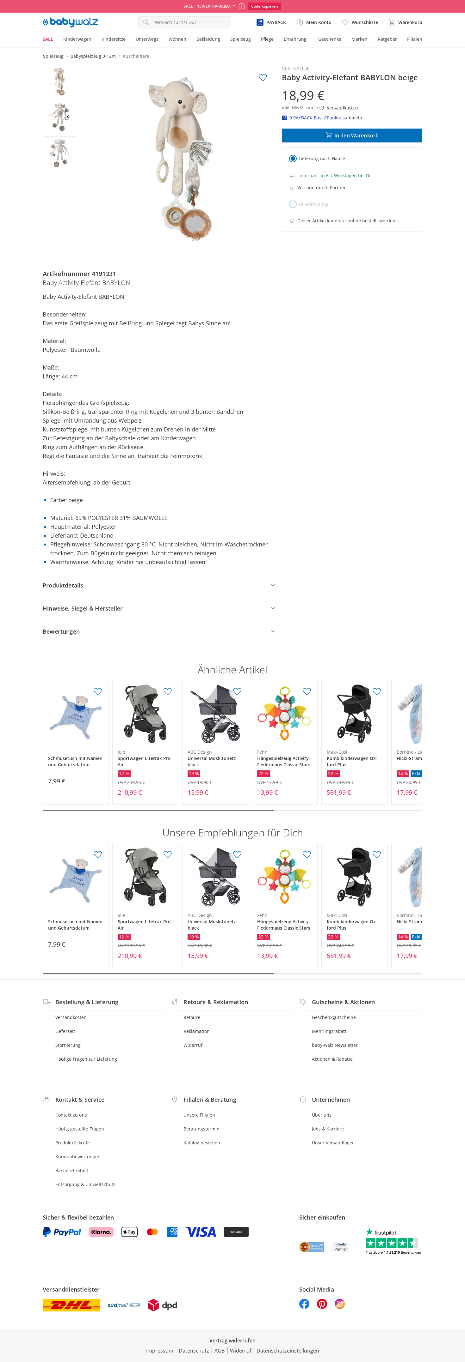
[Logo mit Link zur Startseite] (70, 22)
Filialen (414, 39)
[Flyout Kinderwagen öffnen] (93, 39)
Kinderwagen (77, 39)
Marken (359, 39)
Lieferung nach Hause (322, 158)
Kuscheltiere (136, 56)
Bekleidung (208, 39)
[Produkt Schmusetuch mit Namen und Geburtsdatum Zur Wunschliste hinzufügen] (98, 692)
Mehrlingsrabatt (329, 1031)
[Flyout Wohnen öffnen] (188, 39)
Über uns (322, 1115)
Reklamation (196, 1031)
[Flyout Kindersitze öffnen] (128, 39)
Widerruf (192, 1045)
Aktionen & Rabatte (332, 1059)
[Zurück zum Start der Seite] (457, 1316)
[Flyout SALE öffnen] (55, 39)
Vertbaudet (297, 68)
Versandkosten (71, 1017)
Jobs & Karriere (328, 1129)
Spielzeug (240, 39)
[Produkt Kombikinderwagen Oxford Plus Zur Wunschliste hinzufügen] (377, 692)
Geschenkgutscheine (334, 1017)
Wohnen (177, 39)
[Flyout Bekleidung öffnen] (222, 39)
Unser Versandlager (333, 1143)
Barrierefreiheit (71, 1170)
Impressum (159, 1350)
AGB (219, 1350)
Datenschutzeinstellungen (288, 1350)
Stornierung (68, 1045)
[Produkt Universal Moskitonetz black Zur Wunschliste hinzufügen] (237, 692)
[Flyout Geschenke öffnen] (343, 39)
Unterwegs (147, 39)
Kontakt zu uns (71, 1115)
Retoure (191, 1017)
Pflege (267, 39)
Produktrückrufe (72, 1143)
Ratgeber (387, 39)
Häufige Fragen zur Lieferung (86, 1059)
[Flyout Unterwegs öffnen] (161, 39)
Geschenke (329, 39)
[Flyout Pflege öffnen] (276, 39)
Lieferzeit (65, 1031)
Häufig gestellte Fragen (79, 1129)
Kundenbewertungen (78, 1157)
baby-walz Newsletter (335, 1045)
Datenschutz (194, 1350)
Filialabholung (314, 204)
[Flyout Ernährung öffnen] (309, 39)
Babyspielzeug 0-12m (93, 56)
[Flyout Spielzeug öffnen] (253, 39)
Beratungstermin (201, 1129)
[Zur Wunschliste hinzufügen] (263, 78)
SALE (48, 39)
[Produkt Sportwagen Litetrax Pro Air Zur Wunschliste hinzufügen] (168, 692)
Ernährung (295, 39)
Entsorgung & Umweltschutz (85, 1184)
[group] (181, 159)
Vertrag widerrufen (232, 1340)
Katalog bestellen (201, 1143)
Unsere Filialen (199, 1115)
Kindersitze (114, 39)
